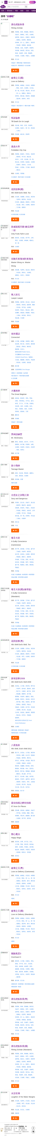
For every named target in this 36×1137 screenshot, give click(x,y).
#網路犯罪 (14, 984)
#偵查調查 (25, 574)
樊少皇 (22, 344)
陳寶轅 (17, 696)
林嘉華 (26, 966)
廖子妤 (33, 549)
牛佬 (16, 525)
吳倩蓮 (22, 237)
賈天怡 (28, 50)
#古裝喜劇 (27, 65)
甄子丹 (18, 691)
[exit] (2, 2)
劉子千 (17, 776)
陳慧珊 (33, 344)
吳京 (31, 841)
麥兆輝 (17, 980)
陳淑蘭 (18, 694)
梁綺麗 (29, 45)
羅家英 (18, 156)
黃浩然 (18, 362)
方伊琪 (17, 712)
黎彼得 (33, 42)
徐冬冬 (26, 441)
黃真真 (22, 712)
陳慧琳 (33, 752)
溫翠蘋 (17, 37)
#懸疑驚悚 (14, 986)
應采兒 (29, 758)
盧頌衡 (18, 977)
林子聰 (22, 444)
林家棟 (21, 966)
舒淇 (25, 125)
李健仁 (28, 56)
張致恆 (28, 702)
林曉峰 (26, 240)
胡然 (17, 449)
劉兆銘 (31, 844)
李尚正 (17, 760)
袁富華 (28, 974)
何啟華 (24, 551)
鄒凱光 (18, 774)
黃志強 (17, 162)
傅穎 (23, 702)
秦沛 (21, 88)
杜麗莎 (29, 763)
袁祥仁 (17, 159)
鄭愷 (16, 441)
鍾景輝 (29, 304)
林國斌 (33, 85)
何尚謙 (28, 760)
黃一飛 (17, 90)
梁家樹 (24, 883)
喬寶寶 (33, 712)
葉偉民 (28, 134)
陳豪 (33, 304)
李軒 (28, 781)
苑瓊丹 (28, 37)
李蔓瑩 (28, 849)
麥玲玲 (33, 779)
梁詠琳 (18, 98)
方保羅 (22, 318)
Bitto (27, 768)
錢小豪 (33, 815)
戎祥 (21, 406)
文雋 (21, 159)
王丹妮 (28, 549)
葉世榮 (31, 847)
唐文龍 (33, 502)
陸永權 (22, 776)
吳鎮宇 (17, 34)
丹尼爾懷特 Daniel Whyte (22, 354)
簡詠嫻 (17, 318)
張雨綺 (21, 441)
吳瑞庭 (18, 510)
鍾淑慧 (29, 505)
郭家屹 (17, 411)
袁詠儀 (17, 125)
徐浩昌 (17, 562)
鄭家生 (29, 93)
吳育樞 (22, 167)
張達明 (30, 125)
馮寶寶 (18, 710)
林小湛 (31, 559)
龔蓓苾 (18, 346)
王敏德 (18, 551)
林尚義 (24, 315)
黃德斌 (28, 275)
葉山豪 (24, 774)
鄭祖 (17, 88)
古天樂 (17, 341)
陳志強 (18, 715)
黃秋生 (24, 272)
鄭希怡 (18, 704)
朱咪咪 (17, 42)
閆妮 (31, 398)
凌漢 (25, 53)
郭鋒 (16, 971)
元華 (32, 237)
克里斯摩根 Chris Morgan (22, 369)
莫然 (27, 559)
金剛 (32, 444)
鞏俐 (21, 32)
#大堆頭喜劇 (14, 214)
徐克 (31, 406)
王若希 (30, 409)
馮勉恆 (17, 707)
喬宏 (16, 240)
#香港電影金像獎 (24, 375)
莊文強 (22, 980)
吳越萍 (26, 48)
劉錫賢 (30, 53)
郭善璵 (33, 849)
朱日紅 (22, 1109)
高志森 (18, 204)
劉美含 (24, 852)
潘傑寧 (17, 717)
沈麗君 (24, 691)
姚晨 (33, 688)
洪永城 (17, 787)
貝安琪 (28, 344)
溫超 (27, 776)
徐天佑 (28, 787)
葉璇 (16, 963)
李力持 (17, 59)
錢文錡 (22, 134)
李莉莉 (18, 891)
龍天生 (22, 974)
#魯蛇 (32, 105)
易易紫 (18, 852)
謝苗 (16, 473)
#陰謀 (19, 986)
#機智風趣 (19, 63)
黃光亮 (18, 1106)
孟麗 (21, 479)
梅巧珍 (29, 691)
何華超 (17, 974)
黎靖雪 (22, 50)
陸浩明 (18, 784)
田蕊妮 (18, 758)
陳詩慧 (29, 346)
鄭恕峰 (33, 974)
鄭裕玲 (33, 270)
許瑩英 (33, 202)
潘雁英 (24, 207)
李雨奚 (29, 852)
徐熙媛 (22, 341)
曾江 (25, 963)
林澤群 (31, 776)
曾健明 (31, 48)
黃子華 (28, 237)
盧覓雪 (28, 779)
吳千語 (29, 774)
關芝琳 (24, 199)
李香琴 (18, 688)
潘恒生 (18, 170)
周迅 (27, 398)
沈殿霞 (18, 1103)
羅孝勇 (33, 554)
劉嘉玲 (22, 154)
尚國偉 (21, 409)
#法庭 (13, 574)
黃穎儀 (17, 48)
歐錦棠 (28, 162)
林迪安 (33, 508)
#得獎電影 (19, 373)
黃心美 (22, 787)
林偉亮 (22, 508)
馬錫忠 (17, 567)
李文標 (22, 90)
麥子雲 (17, 564)
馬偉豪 (17, 134)
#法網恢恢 (18, 574)
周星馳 (17, 32)
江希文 (18, 130)
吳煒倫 (17, 571)
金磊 (21, 48)
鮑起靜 (17, 849)
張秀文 (22, 449)
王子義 (26, 403)
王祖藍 (17, 360)
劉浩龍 (28, 766)
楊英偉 (21, 971)
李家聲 (17, 50)
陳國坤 (17, 444)
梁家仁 (28, 42)
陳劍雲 (33, 167)
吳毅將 (17, 508)
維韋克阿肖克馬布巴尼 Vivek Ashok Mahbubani (23, 722)
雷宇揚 (24, 307)
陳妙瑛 (24, 505)
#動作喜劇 (27, 105)
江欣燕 (29, 164)
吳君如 (28, 196)
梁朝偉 (17, 398)
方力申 (31, 441)
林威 (16, 53)
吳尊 (21, 841)
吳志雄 (33, 1103)
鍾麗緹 (22, 85)
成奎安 (29, 510)
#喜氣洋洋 (14, 65)
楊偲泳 (29, 551)
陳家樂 (17, 349)
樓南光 (31, 240)
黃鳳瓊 (24, 45)
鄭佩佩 (26, 32)
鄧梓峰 (24, 758)
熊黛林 (33, 755)
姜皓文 (22, 37)
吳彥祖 (31, 403)
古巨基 (31, 88)
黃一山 (22, 42)
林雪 (28, 98)
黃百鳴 (33, 196)
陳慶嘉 (17, 790)
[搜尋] (26, 6)
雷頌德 (33, 707)
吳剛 (16, 401)
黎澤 (27, 562)
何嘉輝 (24, 518)
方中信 (28, 401)
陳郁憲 (31, 564)
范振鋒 (29, 715)
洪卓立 (22, 349)
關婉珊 (22, 360)
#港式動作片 (20, 105)
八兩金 (18, 315)
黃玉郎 (24, 710)
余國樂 (33, 56)
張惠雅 (17, 699)
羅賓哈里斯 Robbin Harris (22, 352)
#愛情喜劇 (14, 730)
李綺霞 (18, 45)
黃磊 (16, 966)
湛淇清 (31, 768)
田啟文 (22, 310)
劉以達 (29, 156)
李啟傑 (33, 360)
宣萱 (32, 50)
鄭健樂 (28, 312)
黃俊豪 (22, 562)
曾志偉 (28, 270)
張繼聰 (22, 766)
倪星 (16, 475)
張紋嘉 (28, 699)
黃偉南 (33, 128)
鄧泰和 (33, 204)
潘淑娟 (22, 312)
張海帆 (17, 418)
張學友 (17, 96)
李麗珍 (17, 502)
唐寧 (32, 310)
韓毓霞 (18, 557)
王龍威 (29, 513)
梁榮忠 (18, 40)
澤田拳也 (21, 401)
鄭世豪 (22, 768)
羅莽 (16, 847)
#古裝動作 (14, 177)
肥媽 (32, 813)
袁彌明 (17, 312)
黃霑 (27, 34)
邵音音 (33, 699)
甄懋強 (22, 564)
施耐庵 (17, 1113)
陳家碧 (29, 40)
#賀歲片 (13, 63)
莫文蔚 (28, 302)
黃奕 (31, 966)
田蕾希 (28, 444)
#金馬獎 (25, 373)
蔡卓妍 (24, 688)
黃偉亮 (28, 360)
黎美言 (22, 699)
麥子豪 (33, 702)
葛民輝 (22, 302)
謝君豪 (22, 549)
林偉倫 (17, 479)
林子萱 (28, 707)
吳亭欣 (24, 715)
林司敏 (22, 760)
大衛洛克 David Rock (21, 357)
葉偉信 (24, 164)
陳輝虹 (22, 34)
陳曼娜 (33, 771)
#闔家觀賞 (21, 65)
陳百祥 (31, 32)
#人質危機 (14, 378)
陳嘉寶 (22, 849)
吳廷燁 (17, 406)
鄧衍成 (17, 522)
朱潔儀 (24, 813)
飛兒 (16, 409)
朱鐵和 (21, 53)
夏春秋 (28, 202)
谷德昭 (31, 34)
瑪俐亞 (24, 510)
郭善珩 (24, 781)
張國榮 (22, 196)
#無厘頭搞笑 (26, 63)
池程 (25, 409)
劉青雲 (17, 237)
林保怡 (24, 304)
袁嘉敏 (31, 971)
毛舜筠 (18, 199)
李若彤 (28, 154)
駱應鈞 (31, 357)
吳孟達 (28, 85)
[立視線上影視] (3, 6)
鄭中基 (33, 686)
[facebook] (33, 1128)
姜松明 (26, 844)
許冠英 (17, 202)
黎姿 (21, 125)
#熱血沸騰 (14, 577)
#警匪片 (13, 373)
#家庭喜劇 (21, 730)
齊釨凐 (33, 760)
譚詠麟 (17, 270)
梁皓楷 (29, 557)
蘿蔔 (27, 564)
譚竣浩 (24, 346)
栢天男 (17, 554)
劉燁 (32, 341)
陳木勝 (17, 366)
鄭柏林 (26, 473)
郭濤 (33, 691)
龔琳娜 (28, 771)
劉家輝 (33, 37)
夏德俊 (22, 411)
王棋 (27, 411)
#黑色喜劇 (19, 422)
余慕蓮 (33, 781)
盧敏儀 (22, 202)
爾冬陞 (17, 415)
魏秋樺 (28, 712)
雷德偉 (31, 562)
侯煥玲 (24, 98)
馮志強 (29, 784)
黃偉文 (29, 315)
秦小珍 (22, 790)
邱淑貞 (33, 302)
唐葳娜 (33, 96)
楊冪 (23, 755)
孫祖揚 (29, 362)
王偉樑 (22, 56)
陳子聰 (18, 702)
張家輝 (28, 341)
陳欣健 (22, 96)
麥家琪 (18, 505)
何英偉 (17, 56)
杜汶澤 (28, 755)
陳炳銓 (17, 768)
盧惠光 (31, 473)
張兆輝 (17, 344)
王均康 (28, 167)
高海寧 (33, 447)
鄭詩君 (17, 771)
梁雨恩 (24, 704)
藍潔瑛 (24, 40)
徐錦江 (22, 128)
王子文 (21, 403)
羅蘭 (32, 969)
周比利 (28, 90)
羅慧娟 (21, 475)
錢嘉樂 (28, 815)
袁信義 (26, 159)
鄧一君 (28, 128)
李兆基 (18, 307)
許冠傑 (17, 196)
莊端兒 (28, 447)
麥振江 (24, 557)
